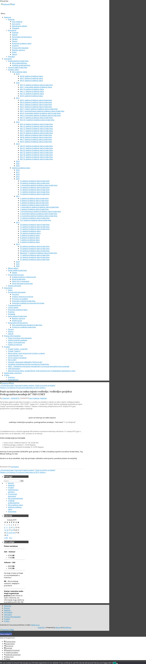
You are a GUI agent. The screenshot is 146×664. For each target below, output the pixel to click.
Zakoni (14, 54)
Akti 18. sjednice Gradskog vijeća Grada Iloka (36, 155)
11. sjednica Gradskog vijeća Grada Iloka (34, 192)
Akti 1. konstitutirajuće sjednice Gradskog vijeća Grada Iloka (42, 111)
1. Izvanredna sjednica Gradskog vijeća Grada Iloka (38, 185)
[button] (6, 634)
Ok (115, 663)
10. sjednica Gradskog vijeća (30, 233)
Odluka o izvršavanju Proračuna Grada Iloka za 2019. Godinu (23, 388)
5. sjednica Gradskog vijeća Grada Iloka (34, 198)
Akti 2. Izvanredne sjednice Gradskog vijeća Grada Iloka (40, 115)
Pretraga (11, 56)
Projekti (7, 347)
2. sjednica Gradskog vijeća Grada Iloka (34, 205)
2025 (17, 163)
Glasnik (14, 35)
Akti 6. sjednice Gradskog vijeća (31, 80)
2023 (17, 144)
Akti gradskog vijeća (19, 72)
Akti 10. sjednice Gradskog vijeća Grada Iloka (36, 133)
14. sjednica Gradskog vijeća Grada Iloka (34, 183)
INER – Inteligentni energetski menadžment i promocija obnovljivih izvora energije (38, 366)
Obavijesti (15, 28)
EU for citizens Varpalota (17, 358)
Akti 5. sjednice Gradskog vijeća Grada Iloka (36, 100)
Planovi (14, 41)
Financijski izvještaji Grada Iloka (23, 301)
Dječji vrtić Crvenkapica (20, 281)
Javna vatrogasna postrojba (22, 283)
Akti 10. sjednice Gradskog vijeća (32, 94)
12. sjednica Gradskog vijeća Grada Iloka (34, 190)
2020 (17, 83)
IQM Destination (14, 369)
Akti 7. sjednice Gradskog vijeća (31, 78)
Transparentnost (14, 305)
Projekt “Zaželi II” (14, 351)
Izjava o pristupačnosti (16, 342)
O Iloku (6, 375)
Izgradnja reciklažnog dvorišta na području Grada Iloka (28, 364)
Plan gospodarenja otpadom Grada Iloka (27, 325)
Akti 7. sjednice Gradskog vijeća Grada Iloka (36, 139)
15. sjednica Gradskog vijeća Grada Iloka (34, 181)
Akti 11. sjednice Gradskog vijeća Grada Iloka (36, 131)
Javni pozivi (16, 24)
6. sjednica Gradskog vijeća (30, 242)
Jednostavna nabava (19, 26)
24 (9, 533)
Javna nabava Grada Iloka (17, 316)
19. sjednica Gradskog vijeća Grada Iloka (34, 248)
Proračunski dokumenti (17, 292)
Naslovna (7, 17)
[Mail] (12, 4)
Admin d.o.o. (35, 625)
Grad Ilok (11, 377)
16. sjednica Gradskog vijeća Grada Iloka (34, 257)
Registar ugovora (18, 50)
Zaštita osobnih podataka (17, 340)
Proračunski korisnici (16, 275)
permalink (15, 467)
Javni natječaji (17, 22)
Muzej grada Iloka (18, 279)
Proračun (15, 294)
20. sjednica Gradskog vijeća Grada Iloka (34, 246)
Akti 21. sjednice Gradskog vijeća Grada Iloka (36, 148)
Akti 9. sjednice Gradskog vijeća (31, 96)
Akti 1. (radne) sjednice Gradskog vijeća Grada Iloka (39, 109)
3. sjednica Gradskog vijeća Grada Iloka (34, 203)
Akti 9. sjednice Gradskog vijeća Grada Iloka (36, 135)
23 (7, 533)
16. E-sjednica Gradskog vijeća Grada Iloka (35, 220)
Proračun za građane (20, 299)
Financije (15, 32)
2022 (17, 122)
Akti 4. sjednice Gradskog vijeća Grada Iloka (36, 102)
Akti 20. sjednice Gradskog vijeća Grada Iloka (36, 150)
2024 (17, 161)
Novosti (11, 483)
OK (22, 481)
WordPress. (67, 627)
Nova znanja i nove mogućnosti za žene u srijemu (26, 353)
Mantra (58, 627)
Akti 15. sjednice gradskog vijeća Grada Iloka (36, 85)
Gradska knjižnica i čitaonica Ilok (24, 277)
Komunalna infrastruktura (22, 37)
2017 (17, 172)
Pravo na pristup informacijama (19, 338)
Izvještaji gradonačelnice (21, 65)
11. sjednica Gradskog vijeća (30, 231)
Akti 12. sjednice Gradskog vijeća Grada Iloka (36, 128)
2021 (17, 98)
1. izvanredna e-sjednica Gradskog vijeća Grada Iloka (39, 207)
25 (12, 533)
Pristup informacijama (20, 48)
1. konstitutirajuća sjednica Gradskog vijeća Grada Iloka (40, 211)
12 (14, 527)
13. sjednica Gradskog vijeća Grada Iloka (34, 187)
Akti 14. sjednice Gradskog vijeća (32, 89)
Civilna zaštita (13, 307)
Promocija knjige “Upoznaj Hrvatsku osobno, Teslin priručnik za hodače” (27, 385)
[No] (117, 663)
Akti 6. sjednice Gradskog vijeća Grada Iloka (36, 142)
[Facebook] (5, 4)
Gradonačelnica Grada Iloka (18, 61)
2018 (17, 174)
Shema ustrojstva (14, 286)
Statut (14, 52)
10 (9, 527)
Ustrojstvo (8, 59)
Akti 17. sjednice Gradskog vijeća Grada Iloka (36, 157)
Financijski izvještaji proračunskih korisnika (28, 303)
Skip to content (5, 632)
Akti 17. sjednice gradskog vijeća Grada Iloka (36, 118)
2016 (17, 170)
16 (7, 530)
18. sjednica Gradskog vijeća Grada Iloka (34, 251)
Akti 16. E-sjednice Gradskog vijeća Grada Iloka (37, 120)
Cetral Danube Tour (15, 355)
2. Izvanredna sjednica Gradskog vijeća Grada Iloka (38, 216)
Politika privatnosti (15, 345)
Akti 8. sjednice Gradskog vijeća (31, 76)
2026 (17, 166)
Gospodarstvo (13, 379)
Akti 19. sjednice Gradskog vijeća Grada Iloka (36, 152)
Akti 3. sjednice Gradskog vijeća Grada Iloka (36, 104)
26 (14, 533)
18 (12, 530)
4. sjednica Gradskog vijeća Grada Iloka (34, 200)
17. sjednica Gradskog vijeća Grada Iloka (34, 218)
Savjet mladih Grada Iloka (17, 270)
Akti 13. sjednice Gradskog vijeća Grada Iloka (36, 126)
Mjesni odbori (13, 268)
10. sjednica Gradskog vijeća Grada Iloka (34, 194)
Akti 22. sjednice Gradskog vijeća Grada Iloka (36, 146)
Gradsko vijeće (13, 70)
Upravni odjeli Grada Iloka (17, 67)
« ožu (6, 538)
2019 (17, 74)
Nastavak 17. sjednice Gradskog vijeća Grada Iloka (38, 253)
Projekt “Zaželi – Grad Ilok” (18, 349)
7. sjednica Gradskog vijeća (30, 240)
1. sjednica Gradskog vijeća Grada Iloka (34, 209)
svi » (10, 538)
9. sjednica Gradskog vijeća (30, 235)
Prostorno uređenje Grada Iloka (24, 327)
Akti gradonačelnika (19, 63)
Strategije (11, 314)
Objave (14, 272)
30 (7, 535)
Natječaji (11, 19)
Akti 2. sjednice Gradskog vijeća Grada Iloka (36, 107)
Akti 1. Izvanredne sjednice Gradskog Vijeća (36, 87)
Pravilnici (15, 46)
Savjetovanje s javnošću (13, 373)
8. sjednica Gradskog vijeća (30, 238)
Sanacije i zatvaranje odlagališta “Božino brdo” (25, 362)
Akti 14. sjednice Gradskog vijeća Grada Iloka (36, 124)
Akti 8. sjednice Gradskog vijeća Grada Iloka (36, 137)
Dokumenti (12, 30)
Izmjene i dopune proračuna (22, 296)
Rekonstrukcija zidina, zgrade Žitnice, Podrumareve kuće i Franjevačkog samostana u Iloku (41, 371)
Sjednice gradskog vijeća (21, 168)
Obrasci (15, 39)
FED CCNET (12, 360)
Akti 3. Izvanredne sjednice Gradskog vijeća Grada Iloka (40, 113)
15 (5, 530)
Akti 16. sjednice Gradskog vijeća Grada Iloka (36, 159)
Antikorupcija (17, 321)
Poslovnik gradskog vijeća (21, 43)
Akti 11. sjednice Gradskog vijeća (32, 91)
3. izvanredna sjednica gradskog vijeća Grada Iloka (38, 214)
